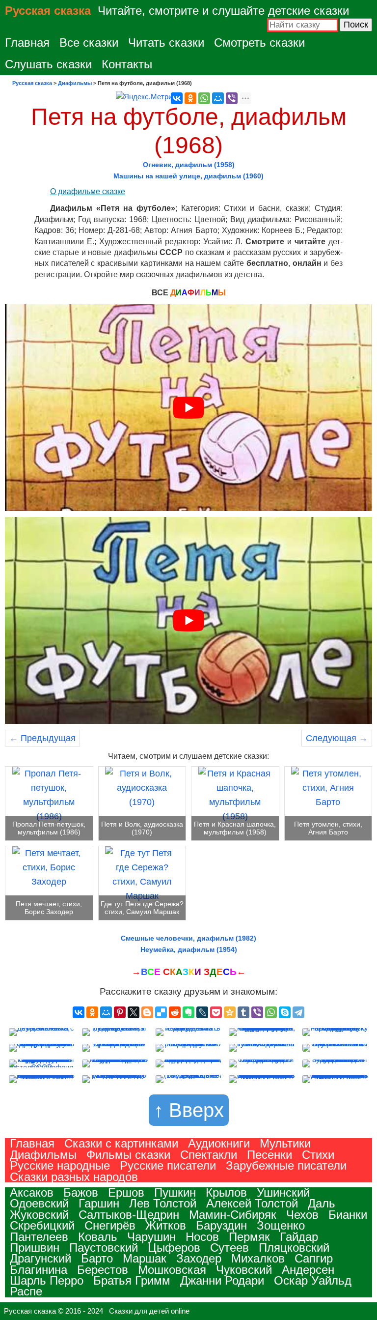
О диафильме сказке (87, 191)
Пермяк (249, 1236)
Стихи (318, 1154)
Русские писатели (168, 1165)
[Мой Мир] (218, 98)
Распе (26, 1291)
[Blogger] (147, 1012)
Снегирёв (109, 1225)
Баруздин (221, 1225)
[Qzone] (230, 1012)
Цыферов (174, 1247)
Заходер (198, 1258)
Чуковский (244, 1269)
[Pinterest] (120, 1012)
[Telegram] (298, 1012)
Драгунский (40, 1258)
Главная (27, 42)
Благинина (38, 1269)
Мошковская (172, 1269)
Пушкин (175, 1192)
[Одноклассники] (190, 98)
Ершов (126, 1192)
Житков (165, 1225)
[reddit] (175, 1012)
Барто (97, 1258)
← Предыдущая (42, 738)
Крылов (226, 1192)
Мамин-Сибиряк (232, 1214)
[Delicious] (161, 1012)
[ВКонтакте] (177, 98)
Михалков (258, 1258)
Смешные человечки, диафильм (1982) (188, 938)
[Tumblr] (243, 1012)
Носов (202, 1236)
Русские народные (60, 1165)
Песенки (269, 1154)
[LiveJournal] (202, 1012)
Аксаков (32, 1192)
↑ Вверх (189, 1110)
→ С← (189, 972)
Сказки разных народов (74, 1176)
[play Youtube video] (188, 407)
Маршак (144, 1258)
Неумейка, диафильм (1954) (188, 949)
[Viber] (232, 98)
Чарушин (151, 1236)
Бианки (347, 1214)
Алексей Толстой (252, 1203)
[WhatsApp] (204, 98)
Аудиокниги (219, 1143)
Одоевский (39, 1203)
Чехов (302, 1214)
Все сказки (88, 42)
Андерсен (308, 1269)
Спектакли (208, 1154)
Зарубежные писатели (286, 1165)
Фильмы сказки (128, 1154)
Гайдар (299, 1236)
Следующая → (337, 738)
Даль (321, 1203)
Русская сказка (48, 10)
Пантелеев (39, 1236)
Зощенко (281, 1225)
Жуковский (39, 1214)
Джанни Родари (222, 1280)
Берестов (102, 1269)
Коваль (97, 1236)
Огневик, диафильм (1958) (189, 165)
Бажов (80, 1192)
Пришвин (34, 1247)
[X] (133, 1012)
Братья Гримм (131, 1280)
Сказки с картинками (121, 1143)
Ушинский (283, 1192)
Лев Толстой (162, 1203)
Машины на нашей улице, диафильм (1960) (188, 176)
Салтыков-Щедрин (129, 1214)
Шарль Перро (46, 1280)
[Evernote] (188, 1012)
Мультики (285, 1143)
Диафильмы (43, 1154)
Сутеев (229, 1247)
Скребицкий (42, 1225)
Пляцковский (294, 1247)
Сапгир (314, 1258)
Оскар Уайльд (312, 1280)
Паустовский (103, 1247)
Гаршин (99, 1203)
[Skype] (285, 1012)
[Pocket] (216, 1012)
